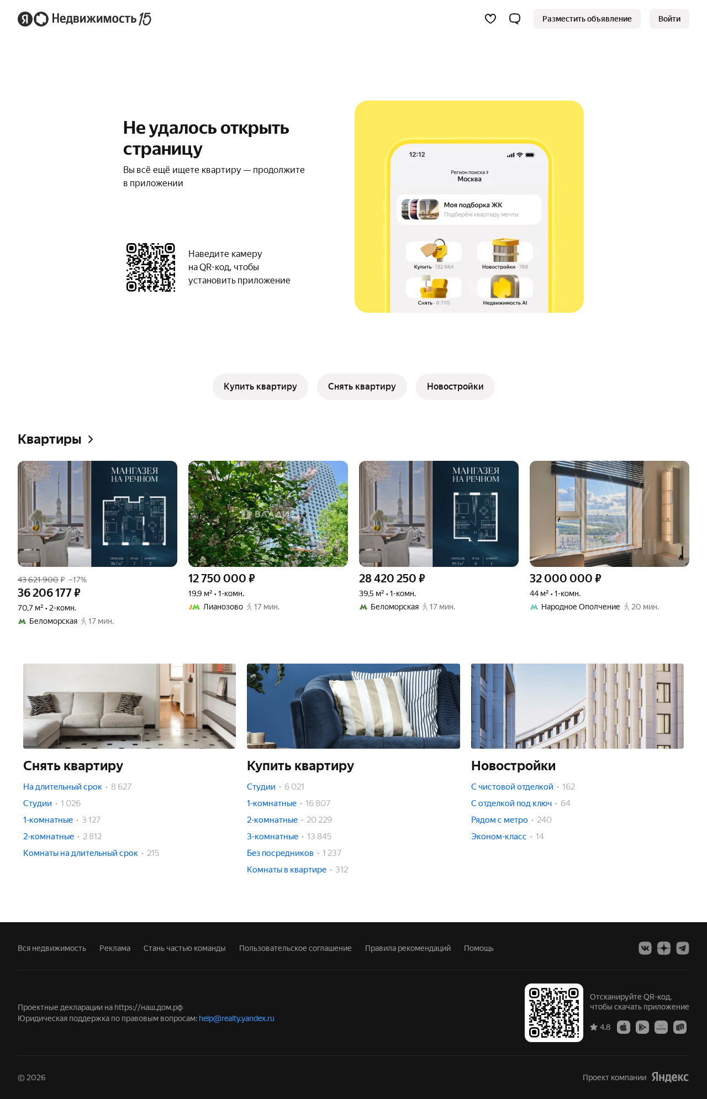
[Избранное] (490, 19)
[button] (515, 19)
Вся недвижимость (52, 948)
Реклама (114, 948)
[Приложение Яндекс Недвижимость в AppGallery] (661, 1026)
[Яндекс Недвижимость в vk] (645, 948)
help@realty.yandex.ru (237, 1018)
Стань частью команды (185, 948)
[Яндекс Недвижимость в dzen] (664, 948)
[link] (669, 19)
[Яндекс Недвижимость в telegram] (682, 948)
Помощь (479, 948)
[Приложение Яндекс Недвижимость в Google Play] (642, 1026)
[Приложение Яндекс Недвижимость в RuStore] (680, 1026)
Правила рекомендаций (408, 948)
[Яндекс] (670, 1077)
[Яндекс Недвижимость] (85, 19)
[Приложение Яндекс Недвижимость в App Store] (623, 1026)
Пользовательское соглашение (295, 948)
